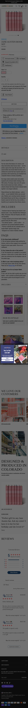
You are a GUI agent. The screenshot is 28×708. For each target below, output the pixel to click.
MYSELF (7, 358)
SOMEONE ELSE (7, 360)
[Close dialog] (26, 345)
